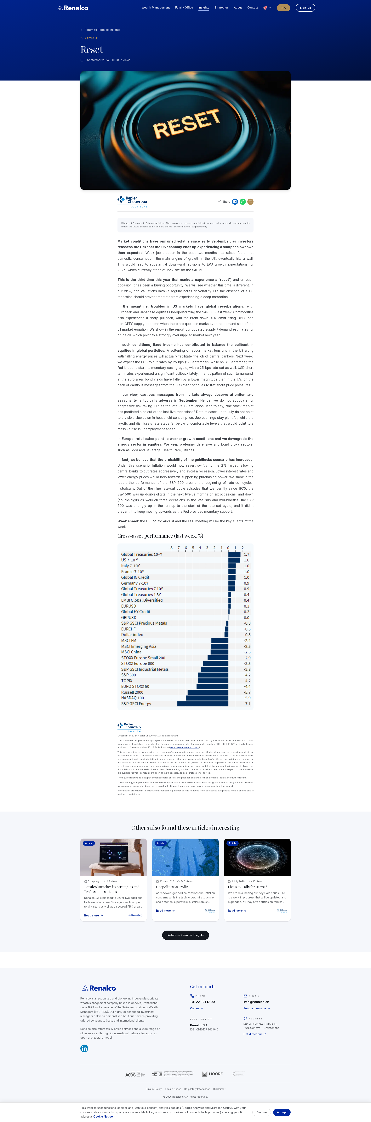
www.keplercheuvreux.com (184, 747)
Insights (203, 7)
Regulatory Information (197, 1089)
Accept (282, 1112)
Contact (252, 7)
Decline (261, 1112)
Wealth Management (156, 7)
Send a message (254, 1008)
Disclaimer (219, 1089)
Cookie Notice (173, 1089)
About (238, 7)
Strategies (222, 7)
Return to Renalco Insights (102, 29)
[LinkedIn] (235, 202)
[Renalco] (73, 7)
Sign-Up (305, 7)
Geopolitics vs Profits (172, 887)
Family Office (184, 7)
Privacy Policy (154, 1089)
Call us (194, 1008)
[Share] (250, 202)
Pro (283, 7)
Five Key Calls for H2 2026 (247, 887)
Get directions (253, 1034)
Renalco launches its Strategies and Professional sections (112, 889)
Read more (93, 915)
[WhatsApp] (243, 202)
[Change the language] (267, 8)
